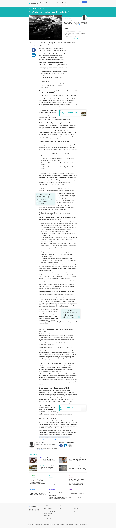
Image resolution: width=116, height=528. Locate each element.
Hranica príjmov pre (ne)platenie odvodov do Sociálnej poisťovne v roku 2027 (77, 484)
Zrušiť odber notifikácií (33, 525)
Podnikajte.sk (46, 524)
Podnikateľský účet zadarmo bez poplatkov (72, 31)
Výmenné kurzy (47, 515)
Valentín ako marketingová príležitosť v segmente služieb (47, 460)
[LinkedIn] (30, 510)
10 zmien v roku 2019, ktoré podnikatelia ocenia (69, 408)
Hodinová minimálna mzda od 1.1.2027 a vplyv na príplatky (77, 494)
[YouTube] (38, 510)
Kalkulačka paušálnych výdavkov (50, 511)
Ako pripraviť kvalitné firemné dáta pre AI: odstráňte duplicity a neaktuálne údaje (58, 498)
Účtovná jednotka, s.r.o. (41, 449)
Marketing (41, 457)
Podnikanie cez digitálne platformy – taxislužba (68, 113)
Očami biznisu (80, 457)
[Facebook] (33, 510)
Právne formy (42, 8)
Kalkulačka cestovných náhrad (50, 510)
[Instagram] (35, 510)
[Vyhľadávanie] (79, 3)
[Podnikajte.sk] (33, 3)
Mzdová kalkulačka (48, 508)
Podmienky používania (73, 524)
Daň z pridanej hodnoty (73, 457)
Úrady (60, 508)
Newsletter (61, 510)
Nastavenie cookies (83, 524)
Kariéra (75, 510)
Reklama (76, 508)
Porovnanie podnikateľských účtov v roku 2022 (73, 30)
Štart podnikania (34, 8)
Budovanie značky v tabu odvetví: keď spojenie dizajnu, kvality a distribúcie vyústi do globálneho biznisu (37, 483)
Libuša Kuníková (46, 457)
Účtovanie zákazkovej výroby (70, 36)
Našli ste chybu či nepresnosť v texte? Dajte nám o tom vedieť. (51, 439)
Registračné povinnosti (43, 465)
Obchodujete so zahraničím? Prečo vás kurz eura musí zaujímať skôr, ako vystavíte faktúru (57, 494)
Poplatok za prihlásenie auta (49, 517)
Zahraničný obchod (72, 465)
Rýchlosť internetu (48, 513)
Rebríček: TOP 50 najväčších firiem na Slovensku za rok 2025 (37, 497)
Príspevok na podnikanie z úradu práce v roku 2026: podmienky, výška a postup (38, 494)
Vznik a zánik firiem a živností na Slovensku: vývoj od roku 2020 (56, 483)
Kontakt (75, 511)
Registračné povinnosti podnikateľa (60, 437)
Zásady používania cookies (62, 524)
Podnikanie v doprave (44, 437)
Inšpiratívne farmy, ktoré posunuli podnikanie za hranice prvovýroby (37, 480)
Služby (84, 2)
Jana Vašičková (51, 465)
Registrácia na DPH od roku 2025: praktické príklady (78, 460)
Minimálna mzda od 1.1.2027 (75, 497)
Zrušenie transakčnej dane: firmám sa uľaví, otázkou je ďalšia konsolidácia (76, 480)
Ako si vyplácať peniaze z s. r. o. (55, 479)
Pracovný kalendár (47, 518)
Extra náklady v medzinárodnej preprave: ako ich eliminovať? (78, 469)
